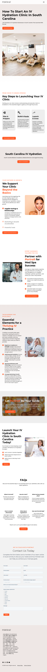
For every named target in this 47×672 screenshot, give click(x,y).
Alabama (5, 634)
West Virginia (4, 654)
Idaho (14, 637)
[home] (6, 2)
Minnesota (11, 641)
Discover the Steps (8, 28)
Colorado (8, 635)
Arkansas (15, 634)
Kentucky (5, 639)
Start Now (6, 464)
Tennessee (15, 649)
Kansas (14, 638)
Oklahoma (15, 646)
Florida (4, 637)
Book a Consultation (23, 161)
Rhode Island (4, 650)
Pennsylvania (15, 648)
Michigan (8, 641)
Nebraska (11, 642)
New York (14, 644)
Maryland (15, 639)
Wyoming (11, 653)
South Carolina (8, 650)
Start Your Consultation (31, 296)
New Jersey (7, 644)
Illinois (4, 638)
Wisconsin (8, 653)
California (5, 635)
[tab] (12, 213)
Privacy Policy (20, 665)
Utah (4, 652)
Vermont (8, 652)
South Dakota (11, 650)
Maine (10, 639)
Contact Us (23, 528)
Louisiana (8, 639)
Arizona (11, 634)
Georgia (8, 637)
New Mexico (10, 644)
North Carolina (5, 647)
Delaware (15, 635)
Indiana (7, 638)
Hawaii (10, 637)
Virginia (11, 652)
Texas (14, 650)
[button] (43, 2)
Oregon (11, 648)
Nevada (14, 642)
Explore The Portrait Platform (10, 232)
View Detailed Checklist (9, 138)
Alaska (7, 634)
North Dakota (7, 647)
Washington (15, 652)
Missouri (4, 642)
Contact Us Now (10, 411)
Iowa (10, 638)
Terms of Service (27, 665)
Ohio (10, 646)
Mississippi (15, 641)
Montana (8, 642)
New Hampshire (5, 644)
